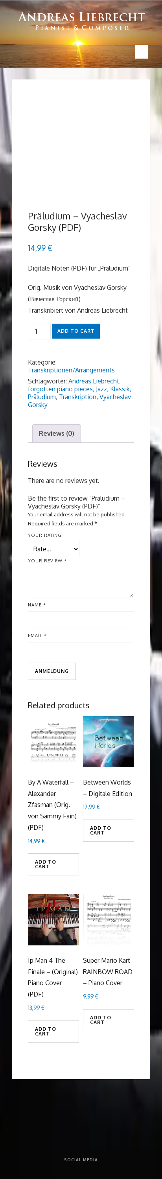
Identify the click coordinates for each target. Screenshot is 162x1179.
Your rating (45, 535)
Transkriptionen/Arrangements (71, 370)
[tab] (56, 433)
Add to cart (76, 331)
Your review (47, 561)
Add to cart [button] (45, 864)
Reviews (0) (56, 433)
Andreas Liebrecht (93, 381)
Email (37, 635)
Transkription (77, 397)
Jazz (101, 389)
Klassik (120, 389)
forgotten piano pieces (60, 389)
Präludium (42, 397)
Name (37, 605)
